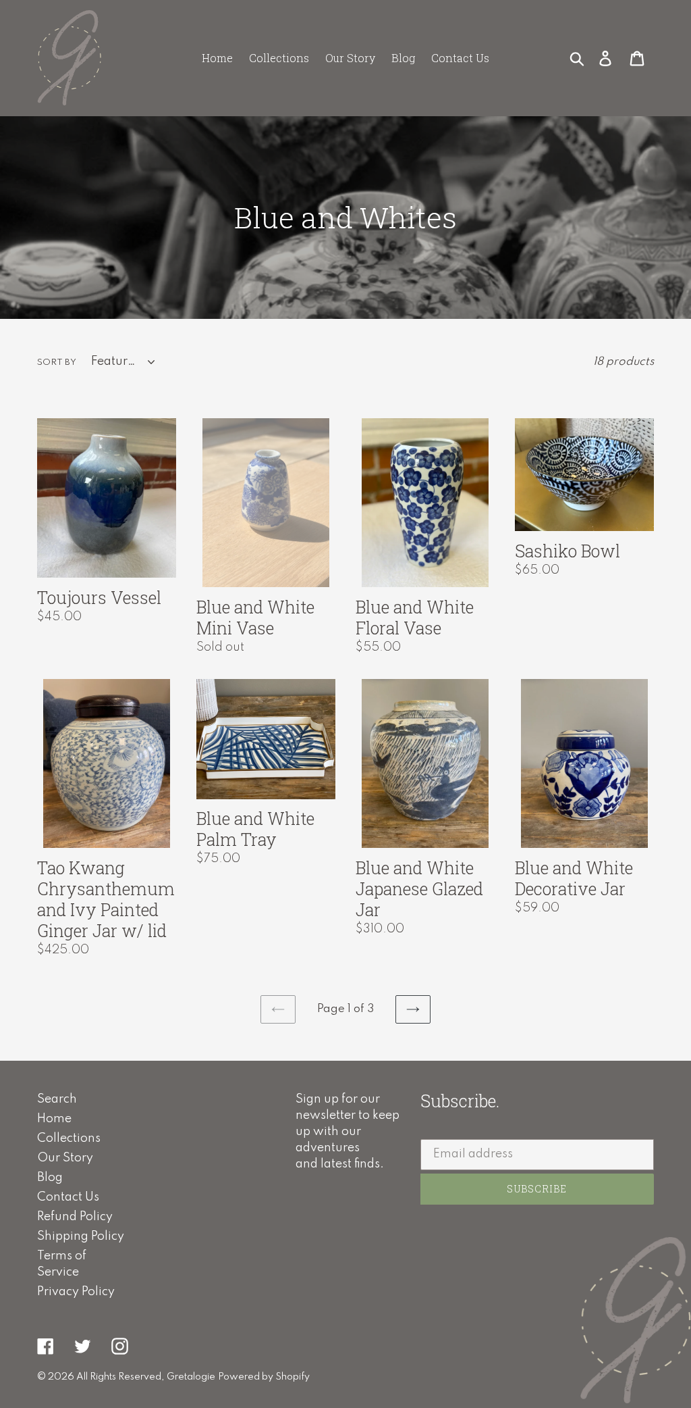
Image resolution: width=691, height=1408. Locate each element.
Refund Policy (75, 1217)
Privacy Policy (76, 1292)
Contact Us (68, 1197)
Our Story (65, 1158)
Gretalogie (191, 1377)
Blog (50, 1178)
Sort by (56, 362)
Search (57, 1099)
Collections (69, 1138)
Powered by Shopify (264, 1377)
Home (54, 1119)
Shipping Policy (80, 1236)
